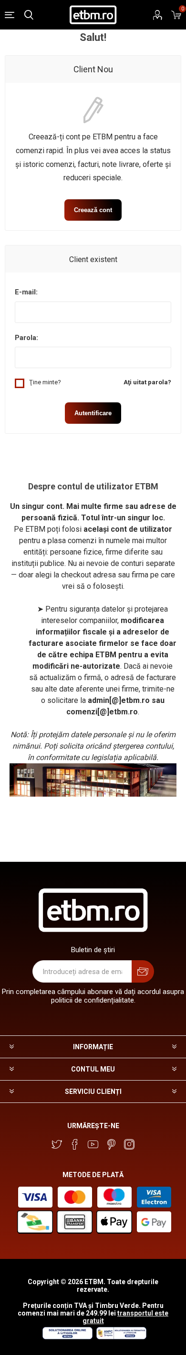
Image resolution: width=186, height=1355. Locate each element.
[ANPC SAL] (120, 1337)
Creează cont (93, 210)
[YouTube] (93, 1144)
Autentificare (93, 413)
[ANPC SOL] (67, 1337)
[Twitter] (56, 1144)
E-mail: (26, 292)
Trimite (143, 971)
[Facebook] (75, 1144)
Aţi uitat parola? (147, 382)
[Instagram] (129, 1144)
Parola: (26, 337)
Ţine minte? (45, 382)
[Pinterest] (111, 1144)
